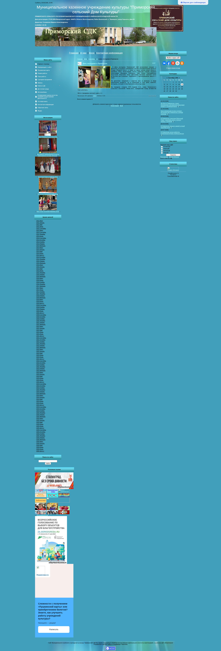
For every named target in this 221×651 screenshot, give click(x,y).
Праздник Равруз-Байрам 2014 (48, 177)
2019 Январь (40, 309)
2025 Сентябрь (41, 430)
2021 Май (39, 330)
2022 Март (39, 349)
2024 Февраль (40, 393)
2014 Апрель (40, 249)
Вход (91, 53)
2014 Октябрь (40, 257)
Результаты (164, 157)
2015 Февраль (40, 263)
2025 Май (39, 422)
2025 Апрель (40, 420)
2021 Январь (40, 322)
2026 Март (39, 441)
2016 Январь (40, 274)
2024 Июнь (39, 401)
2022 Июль (39, 357)
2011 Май (39, 224)
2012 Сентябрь (41, 232)
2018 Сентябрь (41, 305)
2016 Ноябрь (40, 282)
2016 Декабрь (40, 284)
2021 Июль (39, 334)
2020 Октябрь (40, 317)
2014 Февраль (40, 246)
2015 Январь (40, 261)
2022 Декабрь (40, 366)
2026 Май (39, 445)
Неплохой (166, 150)
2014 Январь (40, 244)
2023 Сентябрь (41, 384)
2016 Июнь (39, 280)
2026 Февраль (40, 439)
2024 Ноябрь (40, 411)
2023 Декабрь (40, 389)
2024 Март (39, 395)
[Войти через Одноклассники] (182, 63)
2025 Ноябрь (40, 434)
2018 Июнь (39, 301)
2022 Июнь (39, 355)
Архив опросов (174, 157)
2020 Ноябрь (40, 318)
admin (94, 95)
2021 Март (39, 326)
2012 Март (39, 230)
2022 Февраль (40, 347)
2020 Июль (39, 311)
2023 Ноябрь (40, 388)
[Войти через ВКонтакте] (164, 63)
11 (182, 84)
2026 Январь (40, 437)
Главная (73, 53)
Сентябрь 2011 (173, 78)
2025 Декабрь (40, 435)
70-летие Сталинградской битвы (47, 194)
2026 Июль (39, 449)
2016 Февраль (40, 276)
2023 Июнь (39, 378)
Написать (53, 629)
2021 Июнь (39, 332)
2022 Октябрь (40, 363)
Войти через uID (173, 58)
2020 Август (40, 313)
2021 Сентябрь (41, 338)
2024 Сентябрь (41, 407)
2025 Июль (39, 426)
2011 (85, 59)
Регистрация (115, 105)
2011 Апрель (40, 222)
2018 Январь (40, 295)
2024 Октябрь (40, 409)
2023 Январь (40, 368)
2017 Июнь (39, 290)
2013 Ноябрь (40, 242)
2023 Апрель (40, 374)
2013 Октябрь (40, 240)
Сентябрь (92, 59)
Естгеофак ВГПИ (42, 515)
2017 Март (39, 288)
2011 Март (39, 221)
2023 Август (40, 382)
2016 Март (39, 278)
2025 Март (39, 418)
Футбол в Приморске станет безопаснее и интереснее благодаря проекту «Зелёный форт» (172, 105)
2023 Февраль (40, 370)
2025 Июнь (39, 424)
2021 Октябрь (40, 340)
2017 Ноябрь (40, 292)
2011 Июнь (39, 226)
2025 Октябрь (40, 432)
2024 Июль (39, 403)
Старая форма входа (173, 68)
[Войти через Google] (177, 63)
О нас (83, 53)
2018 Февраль (40, 297)
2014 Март (39, 247)
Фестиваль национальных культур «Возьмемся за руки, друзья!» (48, 155)
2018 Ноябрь (40, 307)
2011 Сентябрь (41, 228)
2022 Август (40, 359)
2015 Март (39, 265)
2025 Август (40, 428)
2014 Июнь (39, 253)
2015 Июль (39, 270)
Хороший (166, 148)
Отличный (166, 146)
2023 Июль (39, 380)
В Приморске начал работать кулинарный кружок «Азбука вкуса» (172, 132)
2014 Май (39, 251)
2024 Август (40, 405)
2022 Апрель (40, 351)
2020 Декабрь (40, 320)
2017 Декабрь (40, 293)
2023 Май (39, 376)
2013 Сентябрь (41, 238)
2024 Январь (40, 391)
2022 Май (39, 353)
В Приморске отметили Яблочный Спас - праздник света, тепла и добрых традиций (172, 120)
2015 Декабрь (40, 272)
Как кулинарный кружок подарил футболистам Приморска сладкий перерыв (172, 112)
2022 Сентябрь (41, 361)
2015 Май (39, 269)
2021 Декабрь (40, 343)
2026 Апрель (40, 443)
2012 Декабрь (40, 234)
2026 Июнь (39, 447)
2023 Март (39, 372)
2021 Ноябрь (40, 341)
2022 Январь (40, 345)
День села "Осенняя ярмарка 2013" (47, 211)
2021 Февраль (40, 324)
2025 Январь (40, 414)
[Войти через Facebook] (169, 63)
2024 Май (39, 399)
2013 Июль (39, 236)
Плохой (165, 153)
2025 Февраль (40, 416)
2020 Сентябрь (41, 315)
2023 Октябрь (40, 386)
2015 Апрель (40, 267)
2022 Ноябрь (40, 364)
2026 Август (40, 451)
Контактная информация (109, 53)
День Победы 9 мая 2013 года (48, 137)
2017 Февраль (40, 286)
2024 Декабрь (40, 412)
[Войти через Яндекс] (173, 63)
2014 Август (40, 255)
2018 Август (40, 303)
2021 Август (40, 336)
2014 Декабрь (40, 259)
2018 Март (39, 299)
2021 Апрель (40, 328)
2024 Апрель (40, 397)
